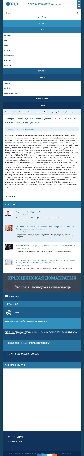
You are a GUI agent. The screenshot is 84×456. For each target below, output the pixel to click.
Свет (6, 45)
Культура (7, 65)
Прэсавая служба (11, 93)
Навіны (42, 30)
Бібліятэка (42, 71)
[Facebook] (39, 455)
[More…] (53, 455)
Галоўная (42, 23)
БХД (5, 40)
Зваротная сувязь (42, 99)
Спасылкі (42, 105)
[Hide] (56, 455)
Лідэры (7, 83)
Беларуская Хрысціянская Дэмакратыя (44, 4)
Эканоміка (8, 60)
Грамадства (9, 55)
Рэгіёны (7, 88)
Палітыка (8, 50)
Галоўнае (7, 36)
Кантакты (42, 77)
